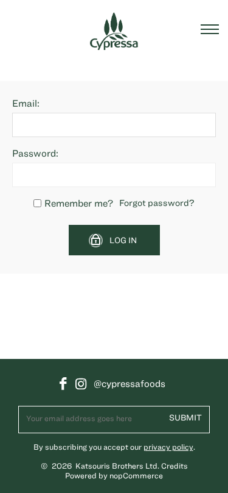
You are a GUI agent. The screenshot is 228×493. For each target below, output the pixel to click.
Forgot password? (157, 202)
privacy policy (168, 447)
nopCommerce (136, 475)
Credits (174, 465)
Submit (185, 417)
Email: (26, 103)
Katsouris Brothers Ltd (116, 465)
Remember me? (78, 202)
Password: (35, 152)
